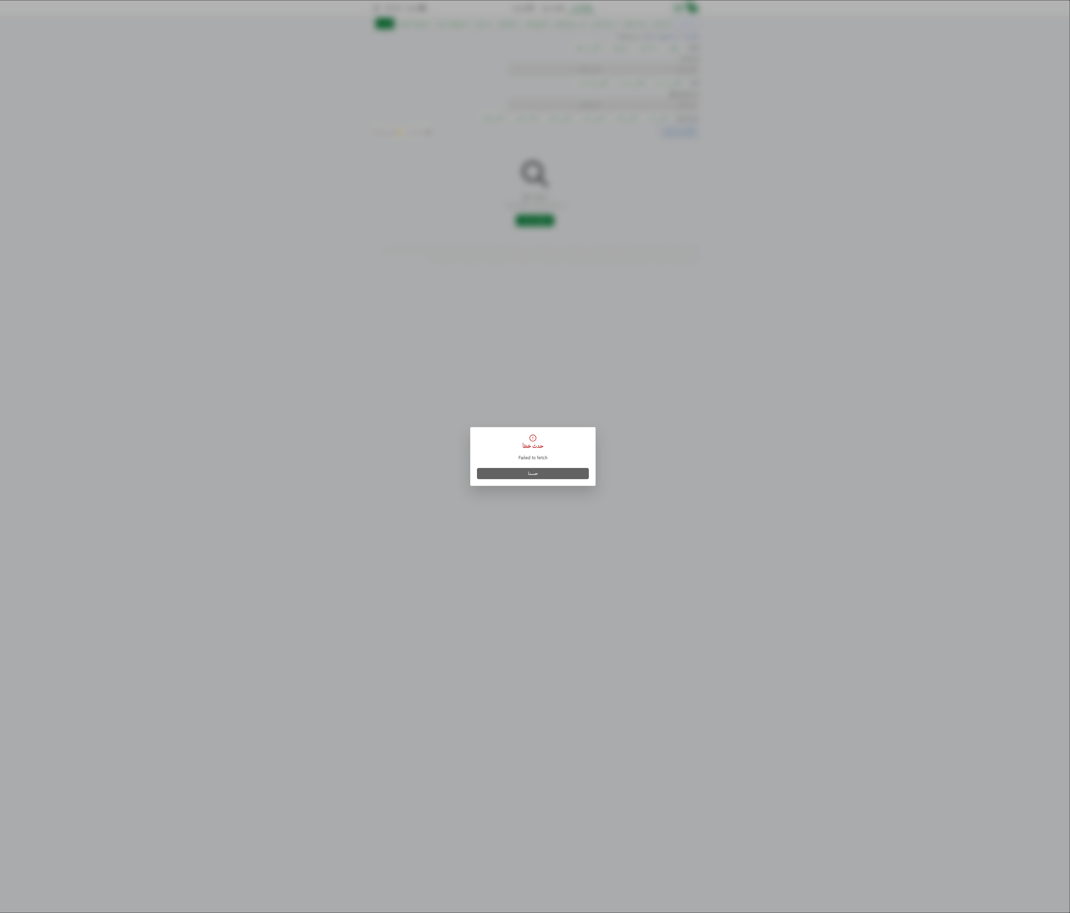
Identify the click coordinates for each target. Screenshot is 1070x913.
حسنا (533, 473)
